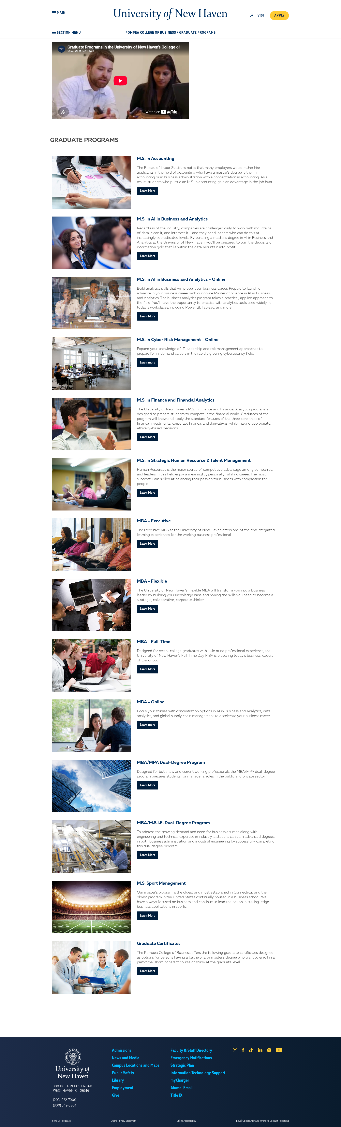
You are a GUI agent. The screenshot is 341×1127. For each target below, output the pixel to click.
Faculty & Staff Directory (191, 1050)
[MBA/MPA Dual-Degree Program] (91, 786)
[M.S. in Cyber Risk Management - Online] (91, 363)
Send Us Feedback (61, 1121)
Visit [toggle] (262, 15)
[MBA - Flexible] (91, 605)
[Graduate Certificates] (91, 967)
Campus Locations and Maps (135, 1065)
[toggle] (252, 15)
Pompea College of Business (151, 32)
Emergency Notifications (191, 1058)
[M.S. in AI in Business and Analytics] (91, 243)
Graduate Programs (197, 32)
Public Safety (123, 1073)
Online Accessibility (186, 1121)
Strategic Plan (182, 1065)
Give (115, 1095)
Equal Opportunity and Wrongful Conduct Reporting (262, 1121)
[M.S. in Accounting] (91, 182)
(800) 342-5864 (64, 1105)
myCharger (179, 1080)
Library (118, 1080)
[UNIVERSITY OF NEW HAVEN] (82, 1063)
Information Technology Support (197, 1073)
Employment (122, 1088)
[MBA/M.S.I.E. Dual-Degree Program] (91, 846)
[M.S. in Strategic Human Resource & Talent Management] (91, 484)
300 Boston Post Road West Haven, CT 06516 (72, 1089)
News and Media (125, 1058)
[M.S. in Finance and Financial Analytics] (91, 424)
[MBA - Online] (91, 725)
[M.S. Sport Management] (91, 907)
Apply (279, 15)
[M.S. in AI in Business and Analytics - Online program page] (91, 303)
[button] (59, 13)
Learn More (147, 191)
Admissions (121, 1050)
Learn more (147, 362)
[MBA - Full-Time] (91, 665)
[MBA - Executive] (91, 544)
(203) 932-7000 (64, 1100)
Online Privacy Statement (123, 1121)
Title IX (176, 1095)
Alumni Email (181, 1088)
